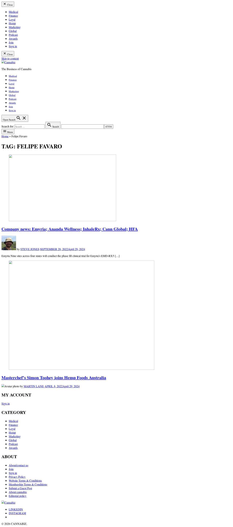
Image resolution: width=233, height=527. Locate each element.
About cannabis (18, 492)
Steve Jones (29, 249)
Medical (13, 12)
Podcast (13, 35)
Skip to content (10, 58)
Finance (13, 15)
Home (5, 136)
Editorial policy (17, 496)
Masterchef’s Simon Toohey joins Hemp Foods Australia (53, 377)
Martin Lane (34, 386)
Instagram (17, 513)
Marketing (15, 27)
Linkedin (16, 509)
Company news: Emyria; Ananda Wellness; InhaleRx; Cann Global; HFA (69, 229)
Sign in (13, 46)
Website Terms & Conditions (25, 480)
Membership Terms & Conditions (28, 484)
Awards (13, 38)
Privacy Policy (17, 477)
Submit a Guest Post (20, 488)
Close (10, 4)
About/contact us (18, 465)
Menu (10, 132)
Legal (12, 19)
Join (11, 42)
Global (13, 31)
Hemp (12, 23)
